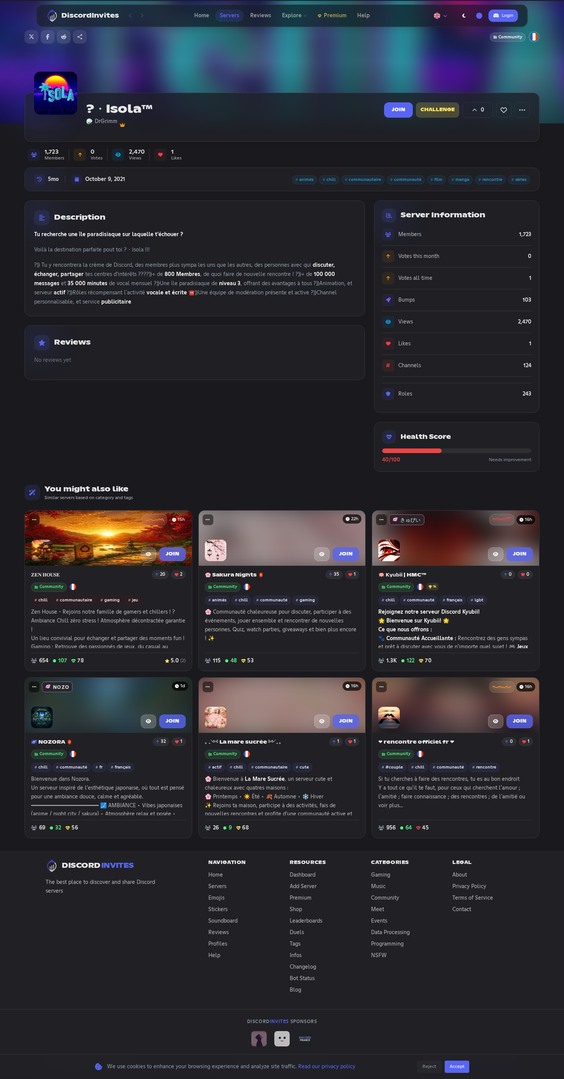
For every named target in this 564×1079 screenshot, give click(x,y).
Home (201, 15)
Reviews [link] (218, 932)
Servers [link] (217, 886)
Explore (292, 15)
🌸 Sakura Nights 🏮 (234, 575)
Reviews (260, 15)
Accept (457, 1066)
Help (363, 15)
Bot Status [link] (302, 978)
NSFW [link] (379, 955)
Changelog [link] (303, 967)
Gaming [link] (380, 875)
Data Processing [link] (390, 932)
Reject (429, 1066)
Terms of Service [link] (472, 898)
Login (507, 15)
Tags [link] (295, 944)
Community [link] (385, 898)
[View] (148, 554)
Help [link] (214, 955)
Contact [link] (461, 909)
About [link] (459, 875)
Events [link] (379, 921)
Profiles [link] (217, 944)
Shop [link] (296, 909)
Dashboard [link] (302, 875)
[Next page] (142, 15)
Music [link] (378, 886)
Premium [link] (301, 898)
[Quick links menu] (34, 519)
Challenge (438, 110)
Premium (335, 15)
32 (163, 741)
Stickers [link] (218, 909)
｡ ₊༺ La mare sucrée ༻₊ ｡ (243, 742)
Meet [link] (377, 909)
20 (162, 574)
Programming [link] (387, 944)
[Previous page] (130, 15)
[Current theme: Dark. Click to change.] (464, 16)
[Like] (503, 110)
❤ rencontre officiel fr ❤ (416, 742)
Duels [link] (297, 932)
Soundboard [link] (222, 921)
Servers (229, 15)
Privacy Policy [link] (469, 886)
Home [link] (215, 875)
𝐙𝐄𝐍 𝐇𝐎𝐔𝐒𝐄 (45, 575)
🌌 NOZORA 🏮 (52, 742)
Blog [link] (295, 990)
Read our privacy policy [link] (326, 1066)
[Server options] (522, 110)
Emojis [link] (216, 898)
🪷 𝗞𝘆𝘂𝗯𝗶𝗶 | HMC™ (402, 575)
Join (398, 110)
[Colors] (479, 16)
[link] (259, 1038)
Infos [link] (296, 955)
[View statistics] (154, 519)
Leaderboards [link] (306, 921)
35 (336, 574)
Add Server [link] (303, 886)
